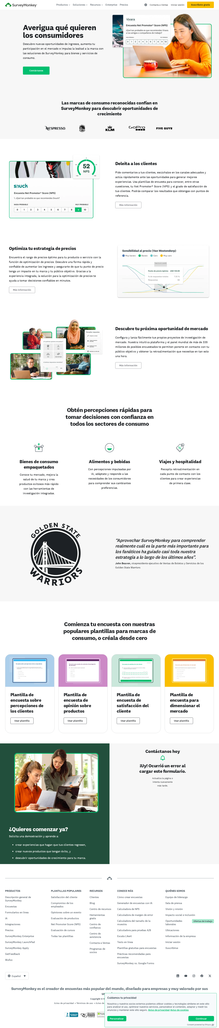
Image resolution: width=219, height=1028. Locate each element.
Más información (128, 205)
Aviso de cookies (179, 1010)
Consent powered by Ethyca (199, 1025)
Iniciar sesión (177, 4)
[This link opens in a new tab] (178, 976)
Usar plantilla (21, 720)
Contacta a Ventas (159, 4)
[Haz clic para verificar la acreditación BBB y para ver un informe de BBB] (71, 1016)
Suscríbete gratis (200, 4)
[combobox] (17, 976)
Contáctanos (36, 70)
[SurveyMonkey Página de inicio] (21, 5)
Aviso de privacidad (159, 1010)
